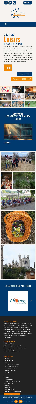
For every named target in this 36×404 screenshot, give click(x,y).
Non (21, 401)
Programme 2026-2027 (22, 79)
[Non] (34, 399)
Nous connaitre (25, 74)
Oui (16, 401)
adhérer (27, 3)
